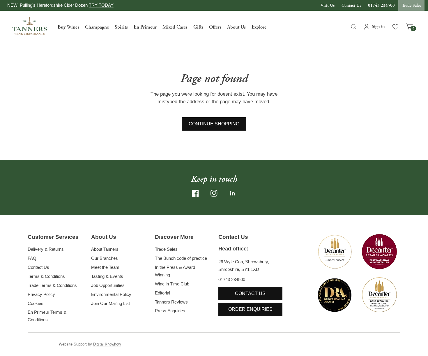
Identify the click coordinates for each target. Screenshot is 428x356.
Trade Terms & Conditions (52, 285)
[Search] (353, 27)
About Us (236, 27)
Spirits (121, 27)
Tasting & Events (107, 276)
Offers (215, 27)
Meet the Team (105, 267)
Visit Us (328, 5)
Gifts (198, 27)
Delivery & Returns (46, 249)
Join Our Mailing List (110, 303)
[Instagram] (214, 193)
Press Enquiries (170, 310)
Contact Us (351, 5)
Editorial (162, 292)
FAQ (32, 258)
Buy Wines (68, 27)
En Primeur (145, 27)
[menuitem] (68, 27)
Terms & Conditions (46, 276)
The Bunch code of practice (181, 258)
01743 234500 (381, 5)
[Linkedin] (232, 193)
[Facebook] (195, 193)
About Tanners (105, 249)
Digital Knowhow (107, 344)
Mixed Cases (175, 27)
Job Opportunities (108, 285)
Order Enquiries (250, 309)
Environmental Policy (111, 294)
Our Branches (104, 258)
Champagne (97, 27)
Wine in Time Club (172, 283)
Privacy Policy (41, 294)
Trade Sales (411, 5)
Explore (259, 27)
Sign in (378, 26)
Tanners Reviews (171, 301)
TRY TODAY (101, 5)
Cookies (35, 303)
